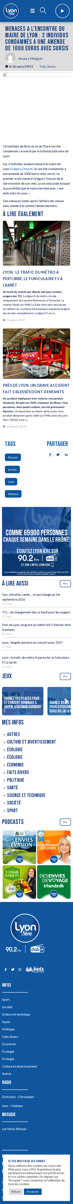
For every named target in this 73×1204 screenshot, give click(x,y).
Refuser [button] (16, 1191)
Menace (13, 494)
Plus (65, 583)
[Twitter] (12, 969)
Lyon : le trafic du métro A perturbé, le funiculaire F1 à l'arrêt (33, 278)
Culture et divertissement (31, 742)
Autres (13, 734)
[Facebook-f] (5, 969)
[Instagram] (19, 969)
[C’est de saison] (19, 882)
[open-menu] (32, 11)
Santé (12, 788)
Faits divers (48, 66)
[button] (66, 701)
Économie (15, 765)
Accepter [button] (33, 1191)
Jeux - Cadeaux (12, 1106)
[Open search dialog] (43, 11)
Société (14, 803)
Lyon (11, 481)
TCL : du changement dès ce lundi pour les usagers (36, 612)
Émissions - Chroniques (18, 1097)
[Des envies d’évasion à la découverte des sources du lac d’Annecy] (19, 847)
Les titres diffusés (14, 1129)
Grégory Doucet (21, 169)
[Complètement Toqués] (53, 847)
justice (12, 469)
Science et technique (26, 795)
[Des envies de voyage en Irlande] (53, 882)
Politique (15, 780)
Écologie (15, 750)
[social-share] (48, 454)
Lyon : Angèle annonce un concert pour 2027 (32, 642)
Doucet (13, 457)
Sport (12, 811)
